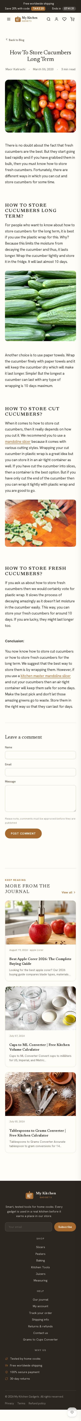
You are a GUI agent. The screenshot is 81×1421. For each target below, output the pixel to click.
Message (10, 781)
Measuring (40, 1280)
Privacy (9, 1403)
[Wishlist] (64, 19)
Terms (21, 1403)
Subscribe (65, 1227)
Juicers (40, 1274)
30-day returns (20, 1378)
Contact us (40, 1333)
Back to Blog (16, 40)
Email (8, 764)
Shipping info (40, 1319)
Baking (40, 1260)
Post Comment (23, 833)
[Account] (56, 19)
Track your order (40, 1313)
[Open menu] (8, 19)
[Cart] (72, 19)
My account (40, 1306)
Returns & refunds (40, 1326)
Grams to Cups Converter (40, 1339)
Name (8, 747)
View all (67, 892)
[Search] (48, 19)
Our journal (40, 1299)
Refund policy (37, 1403)
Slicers (40, 1247)
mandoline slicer (18, 441)
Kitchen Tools (40, 1267)
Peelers (40, 1254)
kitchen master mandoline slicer (46, 676)
